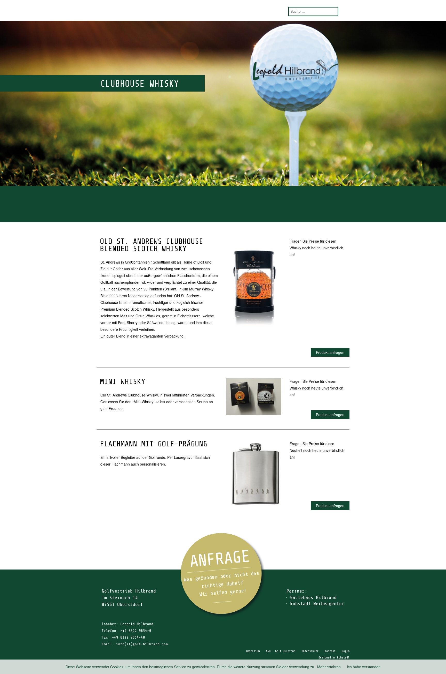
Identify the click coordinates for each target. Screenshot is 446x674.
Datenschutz (309, 651)
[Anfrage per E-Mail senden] (223, 575)
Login (345, 651)
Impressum (253, 651)
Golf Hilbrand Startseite (222, 10)
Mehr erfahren (329, 666)
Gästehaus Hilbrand (313, 597)
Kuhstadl (343, 657)
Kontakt (330, 651)
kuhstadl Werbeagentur (317, 603)
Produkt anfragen (330, 352)
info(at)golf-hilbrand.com (142, 644)
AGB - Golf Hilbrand (280, 651)
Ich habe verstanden (363, 666)
